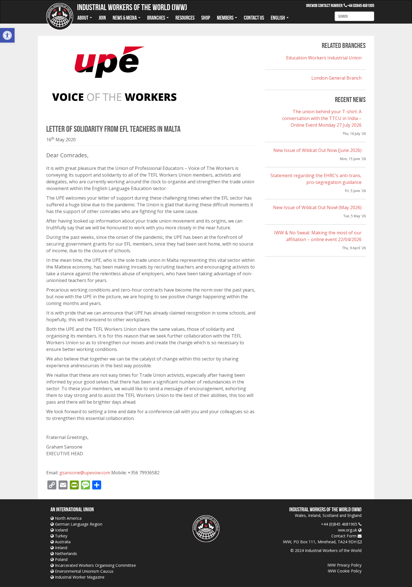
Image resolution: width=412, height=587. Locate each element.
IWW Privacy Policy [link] (344, 565)
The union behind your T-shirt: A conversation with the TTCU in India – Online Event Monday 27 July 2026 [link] (322, 118)
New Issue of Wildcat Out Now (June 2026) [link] (317, 150)
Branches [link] (156, 18)
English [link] (278, 18)
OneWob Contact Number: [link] (326, 5)
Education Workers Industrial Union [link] (324, 58)
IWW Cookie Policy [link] (345, 571)
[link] (7, 35)
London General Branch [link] (336, 78)
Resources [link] (185, 18)
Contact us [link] (254, 18)
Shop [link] (205, 18)
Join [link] (102, 18)
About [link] (83, 18)
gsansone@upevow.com (84, 473)
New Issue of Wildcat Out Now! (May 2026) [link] (317, 207)
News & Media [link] (125, 18)
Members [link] (225, 18)
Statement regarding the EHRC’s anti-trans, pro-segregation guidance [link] (316, 178)
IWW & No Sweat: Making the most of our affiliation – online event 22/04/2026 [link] (318, 236)
